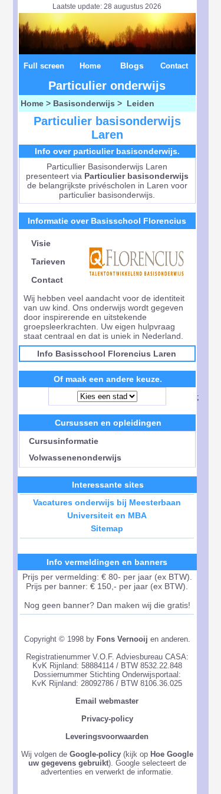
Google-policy (95, 754)
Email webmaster (106, 701)
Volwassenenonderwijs (72, 457)
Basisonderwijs (84, 103)
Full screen (44, 65)
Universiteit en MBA (107, 515)
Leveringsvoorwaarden (107, 736)
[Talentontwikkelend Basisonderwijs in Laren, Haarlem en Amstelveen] (136, 279)
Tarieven (48, 261)
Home (90, 65)
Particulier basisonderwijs (136, 176)
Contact (174, 65)
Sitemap (107, 528)
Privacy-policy (107, 718)
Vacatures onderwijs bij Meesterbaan (107, 502)
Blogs (132, 65)
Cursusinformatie (61, 441)
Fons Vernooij (122, 639)
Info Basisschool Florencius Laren (106, 353)
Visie (41, 243)
